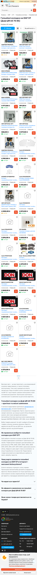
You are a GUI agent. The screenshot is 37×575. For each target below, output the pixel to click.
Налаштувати (27, 572)
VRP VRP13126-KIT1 (7, 124)
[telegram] (2, 550)
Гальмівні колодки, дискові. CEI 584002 (27, 232)
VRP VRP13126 (23, 124)
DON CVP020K (5, 71)
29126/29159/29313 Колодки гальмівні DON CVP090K (9, 100)
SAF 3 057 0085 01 (6, 361)
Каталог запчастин (6, 534)
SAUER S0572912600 (25, 335)
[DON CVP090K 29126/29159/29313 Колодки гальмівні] (9, 90)
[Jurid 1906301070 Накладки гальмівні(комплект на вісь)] (9, 222)
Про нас (3, 529)
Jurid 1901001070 (24, 203)
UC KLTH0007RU (6, 335)
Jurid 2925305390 (24, 176)
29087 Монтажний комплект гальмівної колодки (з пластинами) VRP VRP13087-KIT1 (26, 47)
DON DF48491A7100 (25, 282)
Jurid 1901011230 (6, 256)
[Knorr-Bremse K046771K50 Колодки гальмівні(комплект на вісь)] (27, 248)
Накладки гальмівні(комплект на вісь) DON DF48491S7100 (9, 311)
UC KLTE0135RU (24, 308)
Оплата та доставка (24, 1)
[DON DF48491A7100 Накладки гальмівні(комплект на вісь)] (27, 275)
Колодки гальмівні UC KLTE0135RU (25, 311)
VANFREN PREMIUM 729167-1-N (25, 71)
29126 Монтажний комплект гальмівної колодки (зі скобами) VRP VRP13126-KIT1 (9, 126)
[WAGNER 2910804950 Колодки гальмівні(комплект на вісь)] (9, 169)
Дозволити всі (18, 569)
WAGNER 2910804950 (7, 176)
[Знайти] (34, 10)
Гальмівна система (21, 15)
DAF (9, 15)
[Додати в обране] (17, 32)
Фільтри (8, 28)
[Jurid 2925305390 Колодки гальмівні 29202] (27, 169)
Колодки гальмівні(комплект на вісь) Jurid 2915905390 (27, 152)
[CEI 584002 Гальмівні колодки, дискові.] (27, 222)
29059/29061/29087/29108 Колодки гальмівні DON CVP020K (9, 73)
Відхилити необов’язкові (9, 572)
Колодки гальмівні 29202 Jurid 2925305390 (26, 179)
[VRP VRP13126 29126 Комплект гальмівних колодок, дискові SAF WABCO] (27, 117)
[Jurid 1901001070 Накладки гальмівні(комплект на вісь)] (27, 196)
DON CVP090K (5, 97)
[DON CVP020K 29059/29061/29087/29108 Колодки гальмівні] (9, 64)
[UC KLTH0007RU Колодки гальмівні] (9, 328)
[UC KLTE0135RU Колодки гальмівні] (27, 301)
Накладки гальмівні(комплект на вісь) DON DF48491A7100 (27, 284)
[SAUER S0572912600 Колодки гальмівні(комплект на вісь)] (27, 328)
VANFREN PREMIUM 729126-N (7, 45)
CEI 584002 (22, 229)
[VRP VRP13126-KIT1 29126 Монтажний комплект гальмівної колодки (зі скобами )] (9, 117)
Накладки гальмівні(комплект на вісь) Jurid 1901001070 (27, 205)
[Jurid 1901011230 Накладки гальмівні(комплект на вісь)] (9, 248)
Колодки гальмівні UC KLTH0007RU (7, 337)
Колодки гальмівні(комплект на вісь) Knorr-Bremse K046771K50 (27, 258)
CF (13, 15)
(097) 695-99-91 (7, 544)
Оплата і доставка (25, 526)
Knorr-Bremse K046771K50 (27, 256)
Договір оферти (5, 531)
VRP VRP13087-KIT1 (25, 44)
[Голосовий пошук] (31, 10)
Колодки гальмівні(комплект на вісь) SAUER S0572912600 (27, 337)
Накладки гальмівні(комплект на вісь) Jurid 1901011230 (9, 258)
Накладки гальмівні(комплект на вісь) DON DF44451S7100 (9, 284)
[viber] (5, 550)
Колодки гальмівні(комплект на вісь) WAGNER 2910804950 (9, 179)
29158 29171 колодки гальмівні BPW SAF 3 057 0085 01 (8, 364)
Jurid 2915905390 (24, 150)
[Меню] (2, 5)
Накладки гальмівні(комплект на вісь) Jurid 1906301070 (9, 232)
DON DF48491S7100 (7, 308)
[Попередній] (3, 64)
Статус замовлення (25, 531)
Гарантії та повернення (26, 529)
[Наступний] (16, 64)
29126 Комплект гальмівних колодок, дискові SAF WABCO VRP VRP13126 (27, 126)
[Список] (20, 28)
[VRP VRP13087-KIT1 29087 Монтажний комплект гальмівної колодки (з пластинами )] (27, 37)
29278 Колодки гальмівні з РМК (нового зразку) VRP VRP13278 (9, 205)
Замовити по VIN (26, 534)
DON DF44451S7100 (7, 282)
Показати (13, 6)
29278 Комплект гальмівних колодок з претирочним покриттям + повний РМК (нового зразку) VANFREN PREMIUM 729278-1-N (9, 152)
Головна (3, 15)
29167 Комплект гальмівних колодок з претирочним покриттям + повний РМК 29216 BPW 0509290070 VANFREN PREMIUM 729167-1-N (27, 73)
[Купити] (16, 54)
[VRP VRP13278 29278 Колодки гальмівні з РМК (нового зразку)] (9, 196)
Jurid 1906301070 (6, 229)
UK (5, 511)
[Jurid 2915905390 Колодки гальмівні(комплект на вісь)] (27, 143)
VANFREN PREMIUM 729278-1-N (7, 150)
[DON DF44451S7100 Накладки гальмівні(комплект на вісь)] (9, 275)
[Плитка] (17, 28)
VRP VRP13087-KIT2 (25, 97)
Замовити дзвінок (8, 547)
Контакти (34, 1)
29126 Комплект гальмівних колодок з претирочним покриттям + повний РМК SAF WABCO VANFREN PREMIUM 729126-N (9, 47)
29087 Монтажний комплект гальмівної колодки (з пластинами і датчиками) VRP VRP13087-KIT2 (27, 100)
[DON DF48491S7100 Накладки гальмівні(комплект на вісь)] (9, 301)
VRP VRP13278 (5, 203)
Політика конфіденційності (17, 566)
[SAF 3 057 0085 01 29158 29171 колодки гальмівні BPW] (9, 354)
